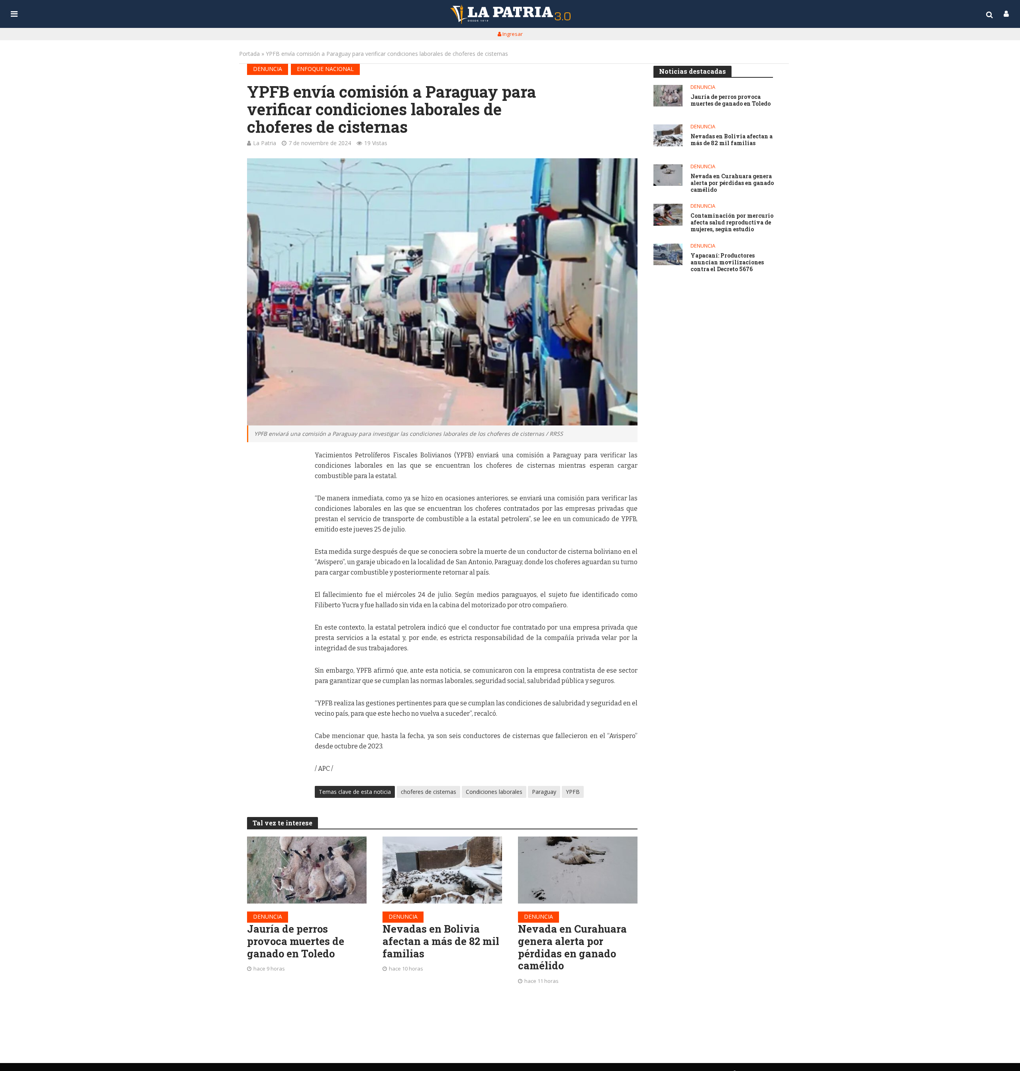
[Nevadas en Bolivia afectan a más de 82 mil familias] (442, 870)
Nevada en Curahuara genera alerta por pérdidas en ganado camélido (572, 947)
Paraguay (544, 791)
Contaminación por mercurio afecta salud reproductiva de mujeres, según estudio (731, 222)
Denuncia (267, 69)
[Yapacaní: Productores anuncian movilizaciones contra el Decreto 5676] (668, 255)
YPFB (573, 791)
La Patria (264, 143)
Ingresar (512, 33)
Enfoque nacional (325, 69)
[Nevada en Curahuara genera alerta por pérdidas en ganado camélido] (578, 870)
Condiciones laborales (494, 791)
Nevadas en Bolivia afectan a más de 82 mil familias (440, 941)
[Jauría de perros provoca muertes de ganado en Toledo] (307, 870)
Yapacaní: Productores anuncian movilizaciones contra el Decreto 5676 (727, 262)
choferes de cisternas (428, 791)
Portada (249, 53)
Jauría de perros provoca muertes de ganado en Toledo (295, 941)
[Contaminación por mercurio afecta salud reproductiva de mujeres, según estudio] (668, 215)
